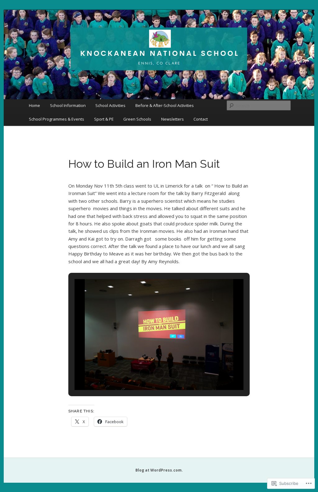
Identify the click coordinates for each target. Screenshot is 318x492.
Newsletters (172, 119)
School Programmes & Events (56, 119)
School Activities (110, 105)
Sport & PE (104, 119)
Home (34, 105)
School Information (68, 105)
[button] (144, 373)
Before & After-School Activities (164, 105)
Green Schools (137, 119)
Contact (200, 119)
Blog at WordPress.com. (159, 470)
